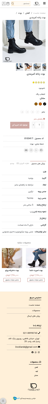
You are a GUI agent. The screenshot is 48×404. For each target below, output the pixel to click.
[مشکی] (44, 106)
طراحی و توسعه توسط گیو (27, 398)
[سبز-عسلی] (40, 106)
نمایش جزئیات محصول (36, 280)
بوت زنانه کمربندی (38, 18)
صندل (37, 375)
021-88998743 (30, 333)
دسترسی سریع (35, 297)
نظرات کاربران (22, 163)
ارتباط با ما (37, 325)
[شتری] (36, 106)
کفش (27, 13)
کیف (37, 371)
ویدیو (12, 163)
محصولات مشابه (24, 242)
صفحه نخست (39, 13)
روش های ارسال (33, 316)
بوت (20, 13)
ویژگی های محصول (38, 163)
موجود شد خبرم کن (19, 125)
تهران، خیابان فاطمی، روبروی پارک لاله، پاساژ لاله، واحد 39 (24, 340)
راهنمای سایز (38, 119)
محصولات (36, 310)
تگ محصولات (35, 362)
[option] (24, 41)
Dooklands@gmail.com (26, 347)
